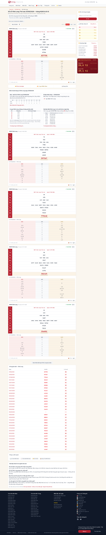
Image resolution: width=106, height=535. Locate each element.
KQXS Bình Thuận (11, 503)
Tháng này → (94, 43)
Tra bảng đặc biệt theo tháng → (50, 125)
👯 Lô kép (79, 508)
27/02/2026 (12, 438)
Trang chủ (11, 5)
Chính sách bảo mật (32, 532)
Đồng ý (84, 531)
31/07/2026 (11, 380)
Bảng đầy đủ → (94, 23)
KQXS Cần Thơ (11, 506)
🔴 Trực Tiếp (39, 5)
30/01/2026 (11, 449)
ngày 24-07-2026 (51, 307)
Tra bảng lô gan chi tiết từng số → (17, 125)
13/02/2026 (11, 444)
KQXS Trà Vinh (11, 524)
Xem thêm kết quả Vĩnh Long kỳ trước (42, 362)
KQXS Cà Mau (11, 505)
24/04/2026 (12, 417)
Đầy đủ (67, 24)
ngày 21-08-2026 (51, 31)
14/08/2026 (11, 374)
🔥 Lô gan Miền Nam (42, 86)
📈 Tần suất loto (80, 498)
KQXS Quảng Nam (35, 511)
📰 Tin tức (79, 513)
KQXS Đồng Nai (11, 509)
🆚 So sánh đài (80, 505)
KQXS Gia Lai (33, 502)
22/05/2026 (11, 406)
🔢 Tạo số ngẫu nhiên (81, 502)
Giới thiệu (9, 532)
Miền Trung (31, 5)
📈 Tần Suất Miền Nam (26, 458)
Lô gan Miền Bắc (57, 497)
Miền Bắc (24, 5)
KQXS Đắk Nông (34, 500)
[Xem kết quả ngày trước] (9, 24)
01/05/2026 (11, 414)
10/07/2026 (11, 388)
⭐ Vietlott (59, 5)
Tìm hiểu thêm (97, 531)
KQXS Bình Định (34, 495)
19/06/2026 (11, 396)
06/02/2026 (12, 446)
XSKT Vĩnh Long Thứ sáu (39, 31)
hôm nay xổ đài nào (27, 486)
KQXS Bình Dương (11, 500)
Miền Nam (18, 5)
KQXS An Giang (11, 495)
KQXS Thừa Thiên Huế (35, 516)
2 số (74, 24)
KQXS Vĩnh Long (11, 525)
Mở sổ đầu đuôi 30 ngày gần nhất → (17, 105)
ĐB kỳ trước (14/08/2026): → (16, 21)
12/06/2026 (11, 398)
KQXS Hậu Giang (11, 513)
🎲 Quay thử (65, 86)
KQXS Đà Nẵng (34, 497)
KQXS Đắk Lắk (34, 498)
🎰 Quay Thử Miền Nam (45, 458)
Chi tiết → (95, 59)
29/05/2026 (12, 404)
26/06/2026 (12, 393)
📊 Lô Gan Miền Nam (14, 458)
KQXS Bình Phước (11, 502)
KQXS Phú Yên (34, 508)
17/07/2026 (11, 385)
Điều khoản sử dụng (22, 532)
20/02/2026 (12, 441)
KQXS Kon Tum (34, 505)
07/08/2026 (12, 377)
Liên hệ (14, 532)
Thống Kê (47, 5)
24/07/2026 (12, 382)
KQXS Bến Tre (11, 498)
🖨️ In (74, 82)
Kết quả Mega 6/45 (58, 504)
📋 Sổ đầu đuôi (80, 503)
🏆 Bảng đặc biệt (80, 500)
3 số (71, 24)
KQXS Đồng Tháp (11, 511)
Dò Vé (53, 5)
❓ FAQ (78, 514)
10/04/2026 (11, 422)
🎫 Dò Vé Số (35, 458)
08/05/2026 (12, 412)
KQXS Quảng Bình (34, 509)
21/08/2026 (11, 372)
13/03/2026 (11, 433)
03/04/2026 (12, 425)
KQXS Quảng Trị (34, 514)
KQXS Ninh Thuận (34, 506)
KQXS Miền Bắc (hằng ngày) (60, 495)
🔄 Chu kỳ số (79, 506)
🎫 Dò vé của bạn (19, 86)
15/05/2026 (11, 409)
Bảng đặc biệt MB (57, 500)
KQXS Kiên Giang (11, 514)
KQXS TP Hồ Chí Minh (12, 522)
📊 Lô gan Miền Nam (81, 497)
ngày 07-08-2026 (51, 192)
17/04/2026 (11, 420)
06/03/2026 (12, 436)
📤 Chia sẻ (70, 82)
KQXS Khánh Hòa (34, 503)
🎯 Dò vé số (79, 495)
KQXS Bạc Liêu (11, 497)
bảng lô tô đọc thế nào (47, 486)
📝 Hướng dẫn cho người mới (83, 511)
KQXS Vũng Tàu (11, 527)
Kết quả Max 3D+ (57, 507)
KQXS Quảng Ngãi (35, 513)
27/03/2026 (12, 428)
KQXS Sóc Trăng (11, 517)
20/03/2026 (12, 430)
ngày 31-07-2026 (51, 250)
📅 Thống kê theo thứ (81, 509)
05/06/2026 (12, 401)
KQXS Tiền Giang (11, 521)
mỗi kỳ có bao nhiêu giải (37, 486)
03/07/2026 (12, 390)
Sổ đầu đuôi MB (57, 498)
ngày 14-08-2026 (51, 134)
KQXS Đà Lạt (10, 508)
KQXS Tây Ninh (11, 519)
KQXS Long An (11, 516)
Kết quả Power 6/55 (58, 506)
